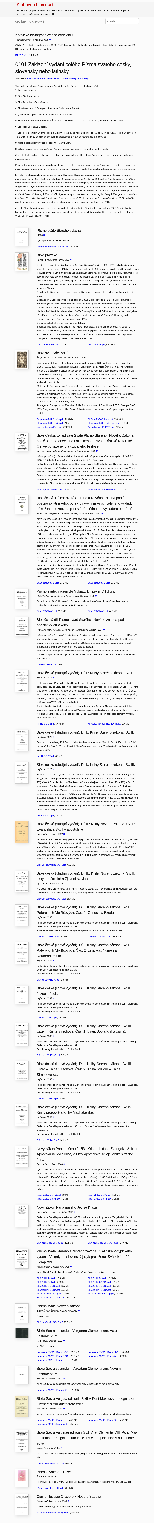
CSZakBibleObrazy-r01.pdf (50, 1488)
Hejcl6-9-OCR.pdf (45, 815)
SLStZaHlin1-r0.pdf (46, 1278)
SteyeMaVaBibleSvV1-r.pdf (50, 419)
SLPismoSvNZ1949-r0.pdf (50, 1322)
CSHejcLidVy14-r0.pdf (48, 1140)
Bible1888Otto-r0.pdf (47, 611)
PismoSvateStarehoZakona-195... (53, 246)
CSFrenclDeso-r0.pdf (47, 664)
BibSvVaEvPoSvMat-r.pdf (100, 419)
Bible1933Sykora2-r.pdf (48, 1199)
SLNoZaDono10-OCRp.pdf (101, 1293)
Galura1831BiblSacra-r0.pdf (50, 1463)
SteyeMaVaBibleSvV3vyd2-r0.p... (104, 423)
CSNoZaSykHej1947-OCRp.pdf (103, 1242)
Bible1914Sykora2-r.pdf (99, 1195)
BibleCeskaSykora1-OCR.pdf (51, 865)
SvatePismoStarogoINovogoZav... (53, 1512)
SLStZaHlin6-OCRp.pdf (99, 1286)
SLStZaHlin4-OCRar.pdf (99, 1282)
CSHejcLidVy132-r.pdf (47, 1098)
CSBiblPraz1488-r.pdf (47, 344)
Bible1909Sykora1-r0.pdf (49, 1195)
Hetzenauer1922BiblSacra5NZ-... (53, 1390)
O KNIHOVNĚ (36, 21)
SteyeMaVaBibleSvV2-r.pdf (50, 423)
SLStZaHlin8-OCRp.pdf (99, 1290)
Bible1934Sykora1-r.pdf (99, 1199)
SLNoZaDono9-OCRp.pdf (49, 1293)
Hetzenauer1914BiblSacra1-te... (52, 1420)
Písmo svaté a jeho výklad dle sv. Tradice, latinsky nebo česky (57, 78)
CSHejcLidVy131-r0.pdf (48, 1055)
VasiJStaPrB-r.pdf (96, 344)
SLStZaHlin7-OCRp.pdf (48, 1290)
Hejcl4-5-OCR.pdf (45, 756)
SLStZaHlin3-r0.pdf (46, 1282)
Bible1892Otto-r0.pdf (98, 611)
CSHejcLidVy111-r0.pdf (48, 936)
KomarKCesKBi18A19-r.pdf (101, 427)
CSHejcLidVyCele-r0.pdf (100, 936)
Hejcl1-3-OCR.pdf (45, 724)
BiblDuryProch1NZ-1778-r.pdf (51, 489)
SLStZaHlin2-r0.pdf (97, 1278)
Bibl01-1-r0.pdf (22, 55)
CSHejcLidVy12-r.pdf (47, 1017)
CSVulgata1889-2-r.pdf (99, 582)
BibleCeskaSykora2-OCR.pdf (51, 898)
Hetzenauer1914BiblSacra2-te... (103, 1420)
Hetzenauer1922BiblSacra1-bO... (104, 1352)
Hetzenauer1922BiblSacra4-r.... (52, 1360)
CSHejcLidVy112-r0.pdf (48, 979)
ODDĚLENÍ (21, 21)
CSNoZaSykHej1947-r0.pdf (50, 1242)
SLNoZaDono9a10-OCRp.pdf (51, 1297)
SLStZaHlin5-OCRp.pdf (48, 1286)
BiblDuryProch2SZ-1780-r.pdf (102, 489)
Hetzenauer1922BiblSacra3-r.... (103, 1356)
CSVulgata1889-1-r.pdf (48, 582)
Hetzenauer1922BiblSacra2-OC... (53, 1356)
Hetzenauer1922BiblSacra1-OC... (53, 1352)
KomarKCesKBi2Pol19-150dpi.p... (104, 724)
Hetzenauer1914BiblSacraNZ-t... (53, 1424)
